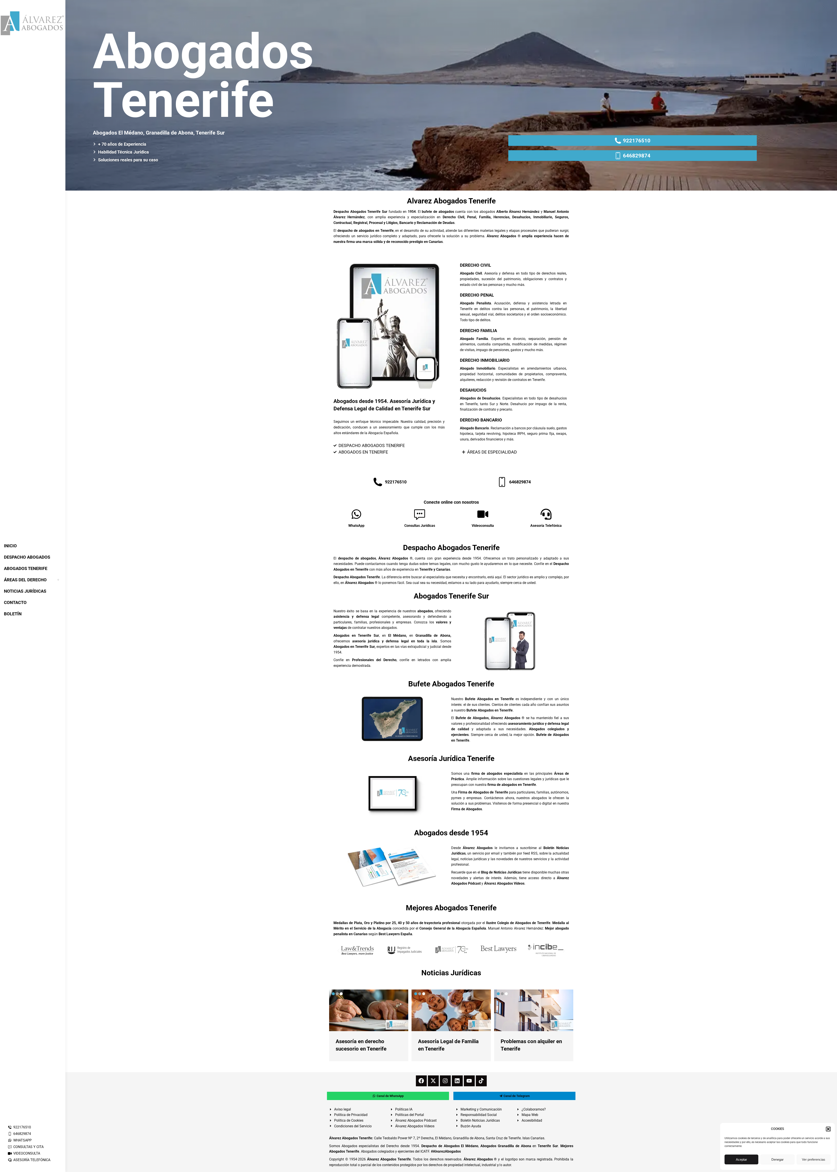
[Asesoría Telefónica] (546, 514)
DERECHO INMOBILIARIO (485, 360)
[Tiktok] (481, 1080)
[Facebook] (421, 1080)
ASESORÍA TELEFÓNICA (31, 1160)
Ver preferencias (813, 1159)
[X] (433, 1080)
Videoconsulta (483, 526)
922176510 (22, 1127)
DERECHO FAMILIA (478, 330)
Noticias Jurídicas (451, 972)
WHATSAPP (22, 1140)
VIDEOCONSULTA (26, 1153)
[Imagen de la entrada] (368, 1010)
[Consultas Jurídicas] (419, 514)
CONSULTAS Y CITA (28, 1147)
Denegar (777, 1159)
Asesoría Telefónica (546, 526)
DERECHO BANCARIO (481, 420)
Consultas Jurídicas (419, 526)
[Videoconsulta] (482, 514)
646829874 (22, 1134)
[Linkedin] (457, 1080)
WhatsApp (356, 526)
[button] (828, 1129)
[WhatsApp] (356, 514)
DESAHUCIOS (473, 390)
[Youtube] (469, 1080)
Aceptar (741, 1159)
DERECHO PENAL (477, 295)
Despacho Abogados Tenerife (451, 547)
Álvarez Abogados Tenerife (389, 1159)
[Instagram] (445, 1080)
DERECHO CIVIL (475, 265)
